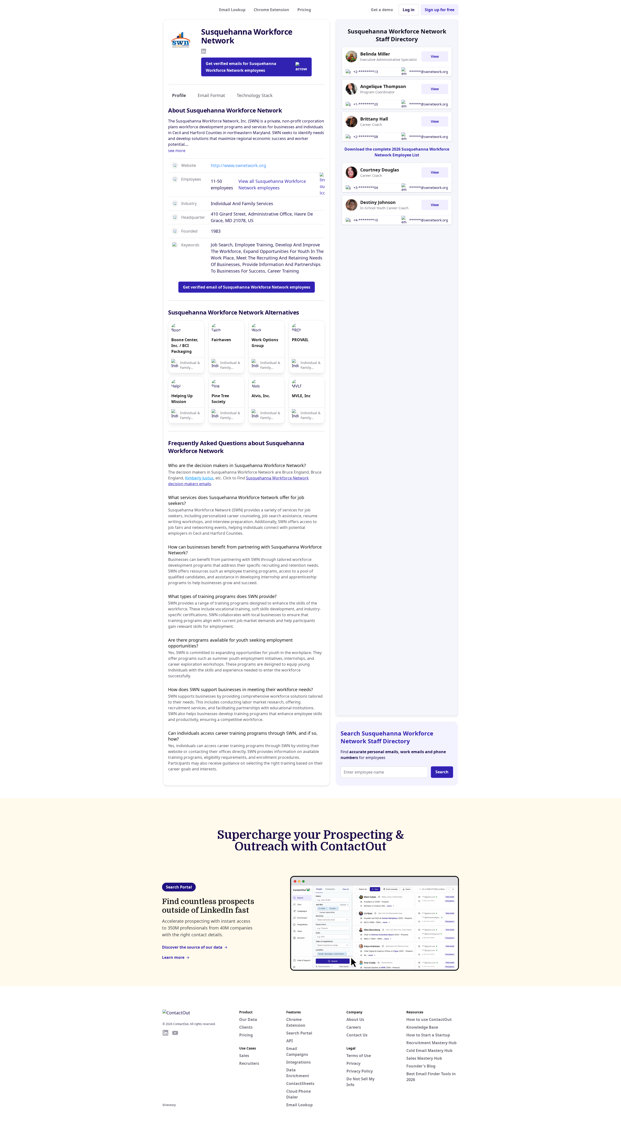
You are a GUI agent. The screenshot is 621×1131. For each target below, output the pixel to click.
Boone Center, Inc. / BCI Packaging (184, 345)
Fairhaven (221, 339)
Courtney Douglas (379, 170)
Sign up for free (439, 9)
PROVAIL (300, 339)
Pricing (304, 9)
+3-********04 (365, 187)
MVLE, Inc (301, 395)
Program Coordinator (377, 92)
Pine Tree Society (220, 398)
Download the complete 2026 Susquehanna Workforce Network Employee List (396, 152)
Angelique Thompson (383, 86)
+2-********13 (365, 71)
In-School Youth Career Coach (384, 208)
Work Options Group (265, 342)
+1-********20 (365, 104)
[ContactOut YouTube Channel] (175, 1065)
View (435, 56)
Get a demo (382, 9)
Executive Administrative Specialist (388, 59)
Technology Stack (255, 95)
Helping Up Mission (182, 398)
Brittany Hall (374, 119)
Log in (409, 9)
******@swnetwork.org (428, 71)
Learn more (173, 957)
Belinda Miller (375, 54)
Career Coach (371, 124)
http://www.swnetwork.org (238, 165)
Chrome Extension (271, 9)
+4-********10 (365, 220)
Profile (179, 95)
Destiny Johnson (378, 202)
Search (442, 772)
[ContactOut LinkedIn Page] (165, 1065)
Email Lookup (232, 9)
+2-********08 (365, 136)
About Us (355, 1019)
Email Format (211, 95)
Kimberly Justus (199, 478)
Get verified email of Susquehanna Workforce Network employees (246, 287)
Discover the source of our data (192, 947)
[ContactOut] (186, 9)
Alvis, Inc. (261, 395)
